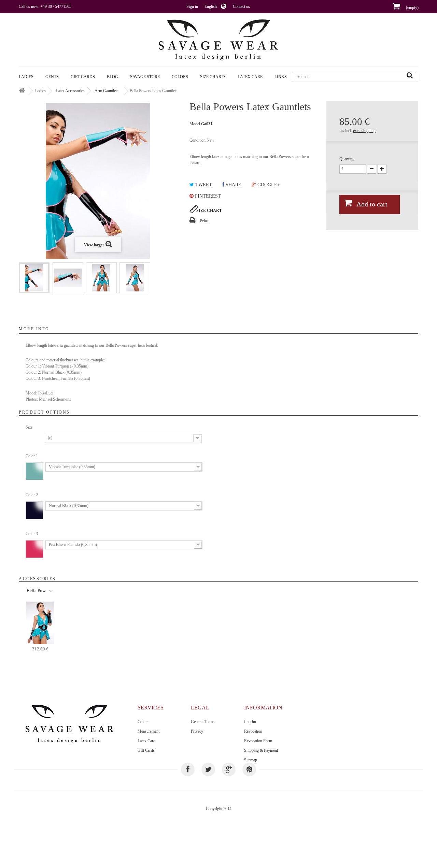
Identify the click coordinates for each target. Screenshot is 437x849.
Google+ (268, 184)
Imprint (250, 721)
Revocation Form (258, 740)
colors (180, 76)
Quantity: (346, 159)
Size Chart (209, 210)
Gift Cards (83, 76)
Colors (143, 721)
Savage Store (145, 76)
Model (194, 123)
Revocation (253, 731)
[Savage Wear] (218, 39)
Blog (112, 76)
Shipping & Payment (261, 750)
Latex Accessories (70, 90)
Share (232, 184)
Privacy (197, 731)
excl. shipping (364, 130)
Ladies (26, 76)
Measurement (148, 731)
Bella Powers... (40, 590)
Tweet (203, 184)
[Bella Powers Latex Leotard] (40, 622)
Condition (197, 140)
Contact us (241, 6)
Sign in (192, 6)
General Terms (202, 721)
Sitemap (250, 760)
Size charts (213, 76)
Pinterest (207, 196)
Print (204, 220)
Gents (52, 76)
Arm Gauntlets (106, 90)
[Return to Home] (21, 91)
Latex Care (250, 76)
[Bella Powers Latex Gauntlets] (34, 278)
